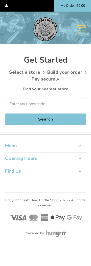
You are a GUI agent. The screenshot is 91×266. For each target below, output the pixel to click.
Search (45, 119)
